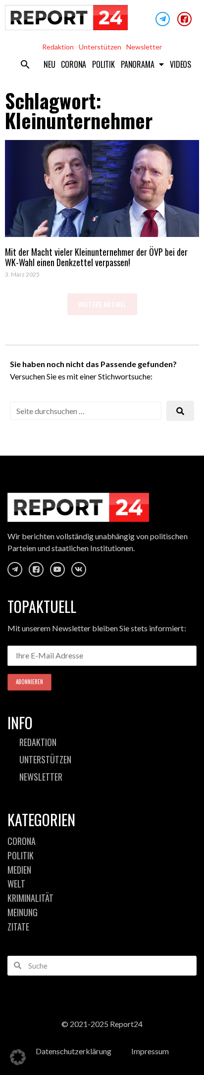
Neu (49, 64)
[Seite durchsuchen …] (85, 411)
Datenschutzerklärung (73, 1051)
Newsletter (144, 47)
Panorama (137, 64)
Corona (73, 64)
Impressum (150, 1051)
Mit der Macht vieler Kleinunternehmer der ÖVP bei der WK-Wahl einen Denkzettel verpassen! (96, 257)
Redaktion (58, 47)
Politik (103, 64)
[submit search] (180, 411)
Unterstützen (100, 47)
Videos (180, 64)
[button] (25, 64)
